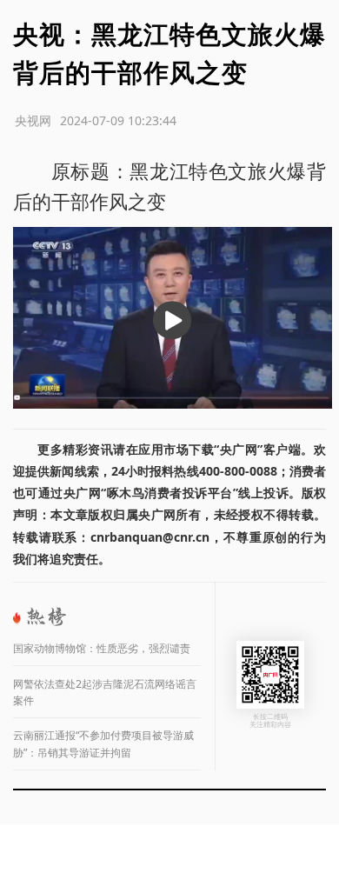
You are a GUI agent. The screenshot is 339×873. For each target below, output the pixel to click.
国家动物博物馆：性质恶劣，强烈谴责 (101, 648)
